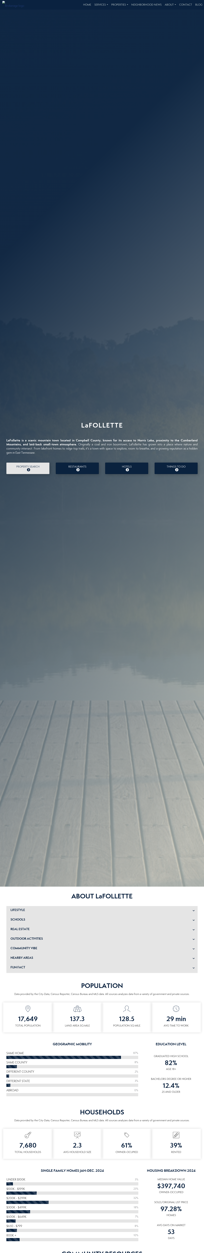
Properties (120, 6)
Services (101, 6)
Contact (185, 4)
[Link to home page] (14, 5)
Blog (198, 4)
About (171, 6)
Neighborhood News (146, 4)
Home (87, 4)
